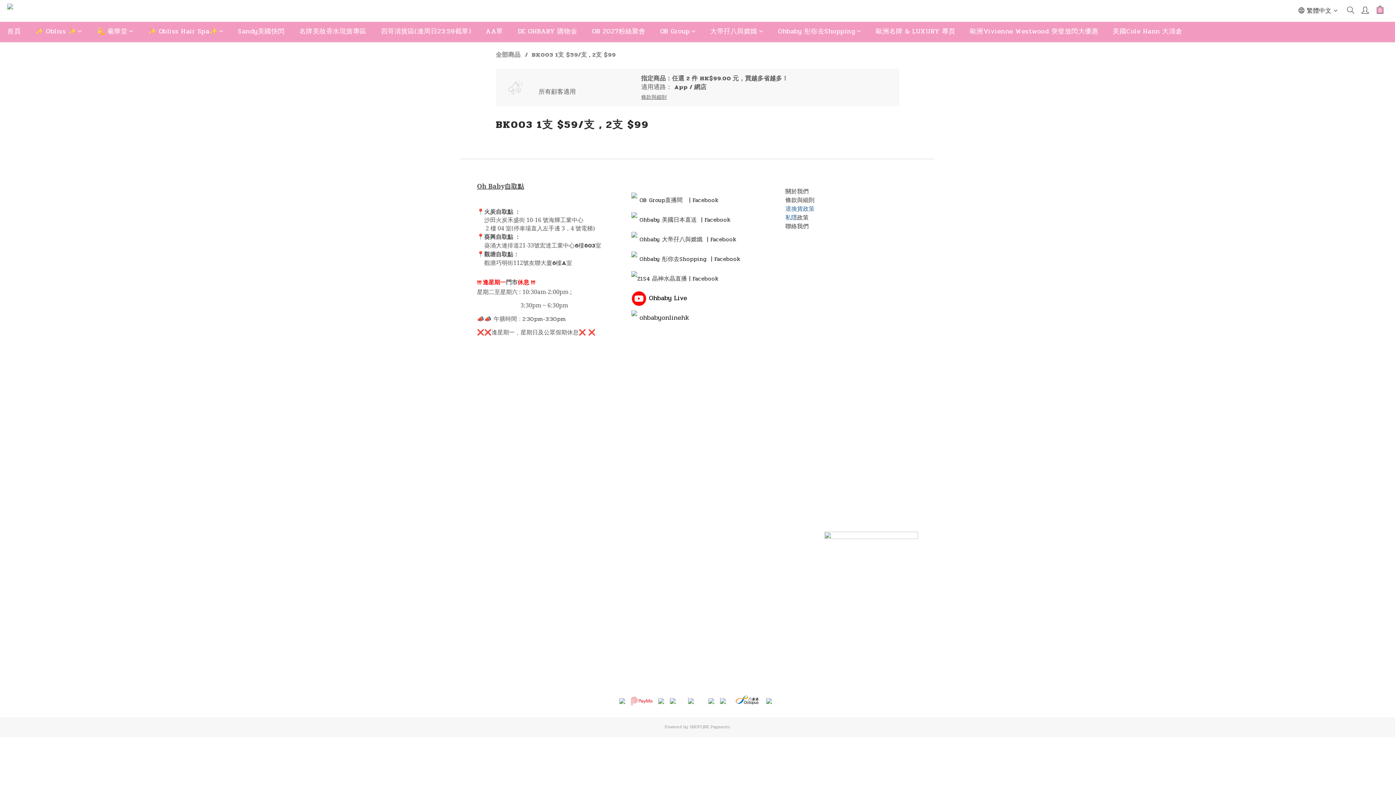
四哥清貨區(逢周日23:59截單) (426, 31)
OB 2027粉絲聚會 (619, 31)
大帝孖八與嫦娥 (733, 31)
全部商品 (508, 55)
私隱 (791, 217)
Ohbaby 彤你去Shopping (816, 31)
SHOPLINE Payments (710, 727)
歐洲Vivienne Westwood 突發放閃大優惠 (1034, 31)
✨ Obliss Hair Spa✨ (183, 31)
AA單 (494, 31)
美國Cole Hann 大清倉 (1147, 31)
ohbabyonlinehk (664, 318)
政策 (803, 217)
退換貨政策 (799, 208)
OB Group (675, 31)
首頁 (14, 31)
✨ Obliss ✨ (55, 31)
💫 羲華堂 (112, 31)
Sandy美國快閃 (261, 31)
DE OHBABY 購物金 (548, 31)
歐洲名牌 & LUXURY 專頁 (915, 31)
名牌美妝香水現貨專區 (333, 31)
